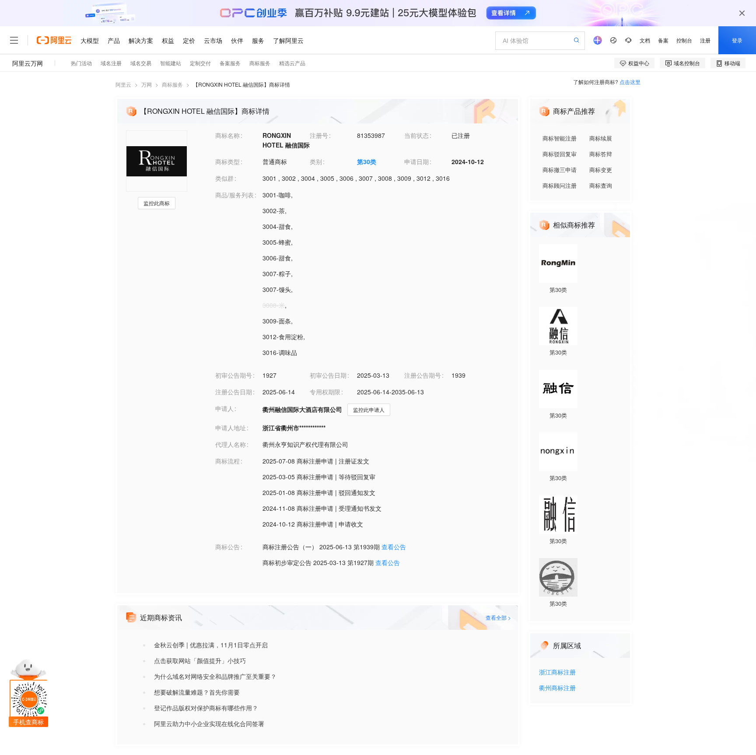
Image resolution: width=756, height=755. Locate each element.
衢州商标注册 (557, 688)
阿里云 (123, 84)
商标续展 (600, 138)
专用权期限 (325, 391)
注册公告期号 (422, 375)
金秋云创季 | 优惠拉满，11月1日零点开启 (211, 644)
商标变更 (600, 169)
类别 (316, 161)
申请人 (224, 408)
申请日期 (416, 161)
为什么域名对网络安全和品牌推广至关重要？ (215, 676)
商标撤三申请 (559, 169)
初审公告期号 (233, 375)
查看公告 (394, 546)
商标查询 (600, 185)
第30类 (366, 161)
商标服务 (172, 84)
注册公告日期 (233, 391)
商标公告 (227, 546)
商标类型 (227, 161)
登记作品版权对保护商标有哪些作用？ (206, 707)
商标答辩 (600, 154)
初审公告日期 (328, 375)
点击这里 (630, 81)
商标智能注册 (559, 138)
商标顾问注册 (559, 185)
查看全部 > (498, 617)
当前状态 (416, 135)
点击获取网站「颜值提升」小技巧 (200, 660)
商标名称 (227, 135)
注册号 (319, 135)
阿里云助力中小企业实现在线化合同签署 (209, 723)
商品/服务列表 (234, 194)
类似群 (224, 178)
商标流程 (227, 461)
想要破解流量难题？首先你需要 (197, 692)
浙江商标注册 (557, 672)
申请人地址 (230, 427)
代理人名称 (230, 444)
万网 (146, 84)
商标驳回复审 (559, 154)
